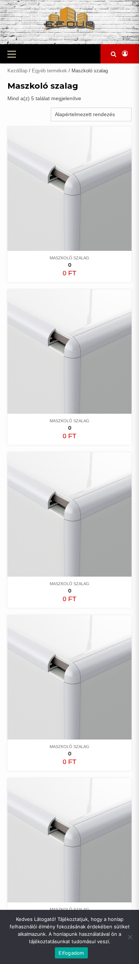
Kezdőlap (17, 70)
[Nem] (129, 937)
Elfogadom (71, 953)
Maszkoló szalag (69, 258)
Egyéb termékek (49, 70)
